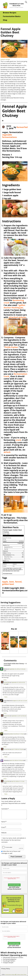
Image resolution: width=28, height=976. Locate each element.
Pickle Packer (11, 347)
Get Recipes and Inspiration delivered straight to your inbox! (14, 864)
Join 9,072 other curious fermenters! (14, 888)
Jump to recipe (5, 59)
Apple (5, 581)
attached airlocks (17, 317)
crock (18, 440)
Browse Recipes (9, 12)
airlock (7, 452)
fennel (18, 581)
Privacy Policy (5, 968)
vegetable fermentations (9, 135)
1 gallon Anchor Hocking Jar (14, 306)
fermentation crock (15, 375)
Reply (5, 680)
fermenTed (22, 127)
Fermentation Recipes (10, 974)
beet (11, 581)
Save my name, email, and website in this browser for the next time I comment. (13, 840)
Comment (5, 809)
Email (3, 827)
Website (3, 833)
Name (3, 822)
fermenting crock (14, 301)
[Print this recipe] (2, 120)
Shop (5, 20)
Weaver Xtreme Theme (21, 974)
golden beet (8, 584)
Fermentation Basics (11, 16)
